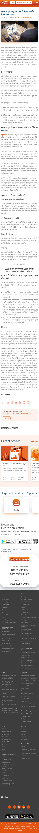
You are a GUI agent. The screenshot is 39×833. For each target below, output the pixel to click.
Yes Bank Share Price (7, 646)
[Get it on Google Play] (27, 816)
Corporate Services (26, 612)
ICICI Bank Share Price (27, 665)
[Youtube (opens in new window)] (28, 807)
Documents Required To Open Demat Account (8, 701)
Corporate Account (26, 721)
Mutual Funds (5, 599)
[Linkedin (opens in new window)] (23, 807)
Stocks (3, 597)
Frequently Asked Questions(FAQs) (26, 630)
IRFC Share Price (6, 641)
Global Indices (5, 729)
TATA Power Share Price (27, 658)
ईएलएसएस (4, 135)
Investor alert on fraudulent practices (28, 625)
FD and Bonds (5, 604)
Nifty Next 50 (5, 742)
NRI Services (24, 609)
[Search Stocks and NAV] (34, 2)
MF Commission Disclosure (28, 638)
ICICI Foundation (6, 759)
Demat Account (25, 716)
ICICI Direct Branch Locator (28, 636)
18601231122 (19, 570)
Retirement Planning (26, 599)
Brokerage (24, 597)
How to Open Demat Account (10, 712)
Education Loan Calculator (28, 706)
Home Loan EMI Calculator (28, 704)
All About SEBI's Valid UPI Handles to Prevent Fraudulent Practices (9, 677)
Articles (23, 729)
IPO (3, 617)
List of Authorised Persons (28, 753)
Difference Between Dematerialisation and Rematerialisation (8, 682)
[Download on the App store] (12, 816)
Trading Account (25, 719)
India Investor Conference (9, 622)
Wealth (23, 607)
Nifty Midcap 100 (6, 739)
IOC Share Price (6, 643)
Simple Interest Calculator (28, 675)
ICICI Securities (6, 762)
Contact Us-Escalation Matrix (29, 617)
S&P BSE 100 (5, 734)
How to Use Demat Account (9, 689)
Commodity (5, 602)
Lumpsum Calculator (26, 686)
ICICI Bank (4, 757)
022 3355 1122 (19, 574)
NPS (3, 612)
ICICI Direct (5, 778)
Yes (5, 418)
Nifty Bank (4, 747)
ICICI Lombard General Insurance (8, 765)
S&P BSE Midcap (6, 731)
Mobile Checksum (26, 756)
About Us (23, 615)
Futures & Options (6, 615)
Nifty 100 (4, 744)
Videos (23, 734)
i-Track (23, 746)
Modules (23, 736)
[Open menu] (37, 2)
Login (12, 2)
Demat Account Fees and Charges (9, 705)
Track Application (25, 758)
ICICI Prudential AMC (7, 773)
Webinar (23, 731)
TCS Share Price (25, 655)
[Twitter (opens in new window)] (19, 807)
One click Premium (26, 602)
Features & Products (26, 633)
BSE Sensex (5, 736)
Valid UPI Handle (25, 643)
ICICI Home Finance (7, 780)
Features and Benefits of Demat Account (8, 697)
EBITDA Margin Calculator (28, 680)
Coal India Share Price (27, 663)
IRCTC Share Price (6, 638)
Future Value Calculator (27, 683)
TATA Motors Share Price (28, 668)
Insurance (4, 607)
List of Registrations (26, 641)
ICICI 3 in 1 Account (26, 714)
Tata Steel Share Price (8, 648)
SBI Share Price (6, 631)
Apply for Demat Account (24, 2)
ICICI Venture (5, 775)
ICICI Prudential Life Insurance (7, 769)
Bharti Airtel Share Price (27, 660)
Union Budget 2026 (7, 620)
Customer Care (25, 604)
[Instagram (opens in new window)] (14, 807)
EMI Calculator (25, 688)
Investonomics (25, 739)
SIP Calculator (25, 698)
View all (34, 441)
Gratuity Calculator (26, 691)
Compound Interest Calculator (29, 678)
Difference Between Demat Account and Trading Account (10, 709)
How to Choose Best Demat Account (9, 692)
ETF (3, 609)
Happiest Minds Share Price (28, 652)
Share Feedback (25, 414)
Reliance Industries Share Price (9, 634)
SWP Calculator (25, 696)
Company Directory (7, 651)
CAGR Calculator (25, 701)
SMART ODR (24, 622)
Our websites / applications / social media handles (28, 750)
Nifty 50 (4, 749)
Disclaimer (5, 394)
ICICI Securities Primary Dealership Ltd (8, 784)
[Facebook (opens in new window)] (9, 807)
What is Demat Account (8, 687)
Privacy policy (24, 620)
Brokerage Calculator (27, 693)
